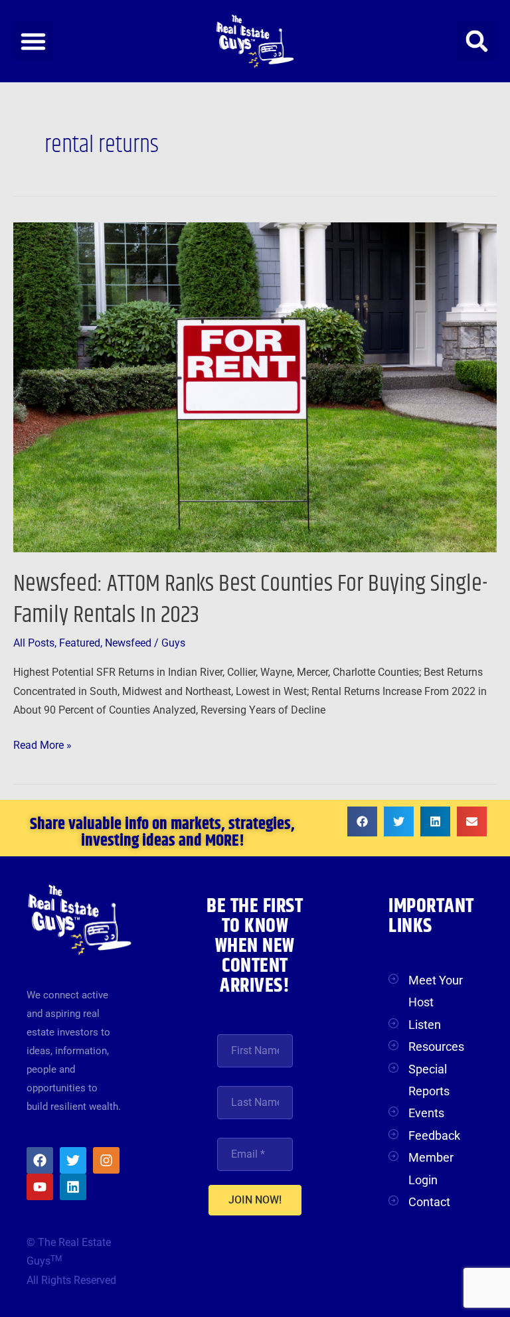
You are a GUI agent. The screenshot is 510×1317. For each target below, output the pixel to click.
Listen (424, 1025)
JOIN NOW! (255, 1200)
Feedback (434, 1135)
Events (426, 1113)
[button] (33, 41)
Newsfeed (128, 643)
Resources (436, 1046)
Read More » (42, 743)
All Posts (33, 643)
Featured (79, 643)
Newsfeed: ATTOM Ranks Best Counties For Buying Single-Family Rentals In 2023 (250, 599)
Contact (429, 1202)
